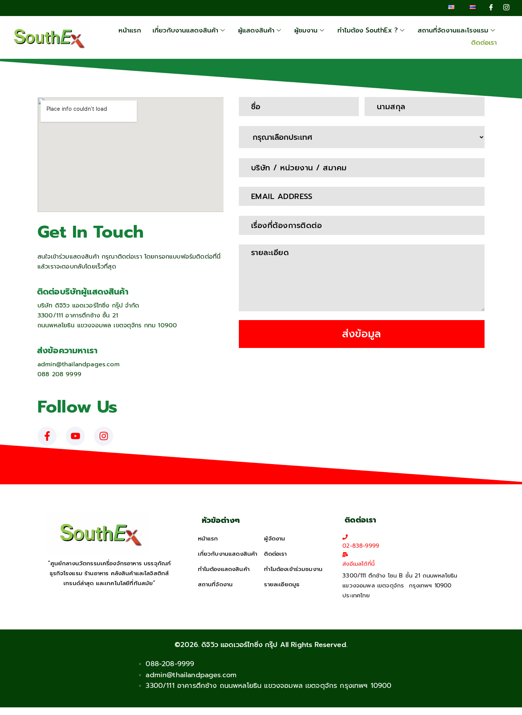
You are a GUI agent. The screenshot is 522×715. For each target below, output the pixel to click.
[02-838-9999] (345, 537)
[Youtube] (75, 436)
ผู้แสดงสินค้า (256, 30)
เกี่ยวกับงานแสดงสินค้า (185, 30)
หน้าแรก (129, 30)
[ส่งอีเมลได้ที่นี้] (345, 554)
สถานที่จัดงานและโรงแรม (453, 30)
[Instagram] (506, 7)
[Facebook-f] (47, 436)
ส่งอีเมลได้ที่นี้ (358, 564)
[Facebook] (491, 7)
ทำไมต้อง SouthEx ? (367, 30)
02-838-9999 (360, 546)
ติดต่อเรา (484, 42)
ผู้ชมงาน (306, 30)
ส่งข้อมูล (361, 333)
